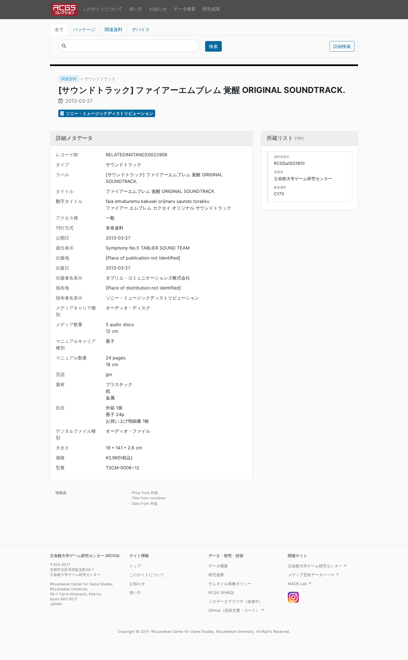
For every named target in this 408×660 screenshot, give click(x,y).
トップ (135, 566)
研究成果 (211, 9)
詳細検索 (342, 46)
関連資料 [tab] (113, 29)
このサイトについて (102, 9)
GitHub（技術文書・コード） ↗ (236, 610)
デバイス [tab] (141, 29)
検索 (213, 46)
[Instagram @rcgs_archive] (293, 597)
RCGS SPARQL (221, 592)
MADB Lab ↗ (299, 583)
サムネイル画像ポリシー (229, 583)
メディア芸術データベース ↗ (313, 575)
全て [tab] (59, 29)
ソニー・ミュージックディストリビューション (109, 113)
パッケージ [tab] (84, 29)
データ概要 (184, 9)
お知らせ (158, 9)
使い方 (135, 9)
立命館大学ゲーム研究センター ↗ (317, 566)
